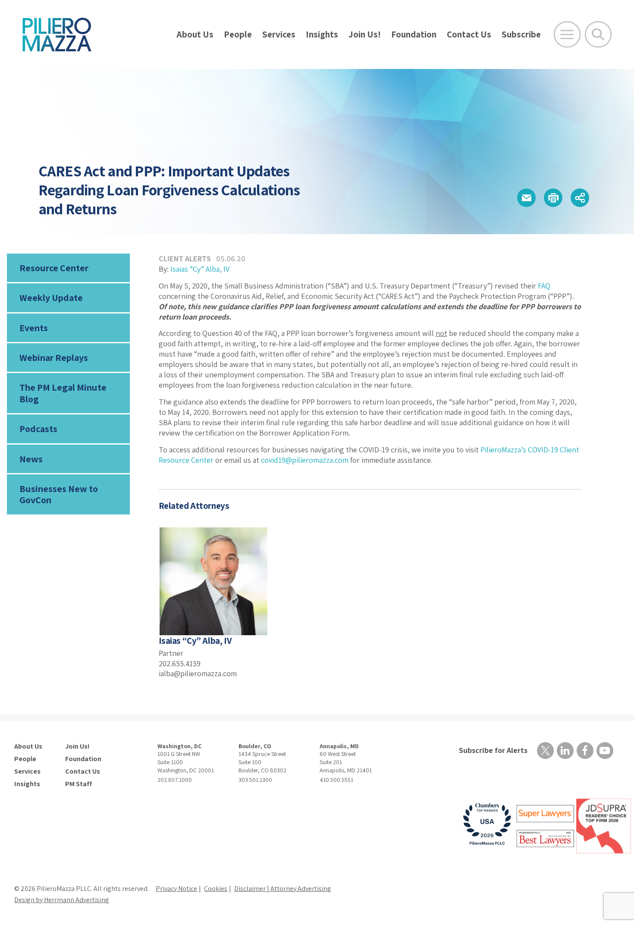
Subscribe (521, 34)
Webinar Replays (53, 357)
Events (33, 328)
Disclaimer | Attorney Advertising (282, 888)
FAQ (544, 286)
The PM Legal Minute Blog (63, 392)
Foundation (413, 34)
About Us (194, 34)
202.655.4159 (180, 663)
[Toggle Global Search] (598, 34)
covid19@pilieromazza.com (304, 460)
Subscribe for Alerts (493, 750)
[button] (526, 197)
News (31, 459)
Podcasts (38, 429)
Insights (322, 34)
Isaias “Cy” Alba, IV (199, 269)
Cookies (215, 888)
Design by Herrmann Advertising (61, 899)
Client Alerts (185, 258)
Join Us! (364, 34)
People (238, 34)
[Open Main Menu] (567, 34)
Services (278, 34)
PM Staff (78, 784)
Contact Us (469, 34)
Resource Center (53, 268)
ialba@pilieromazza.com (198, 673)
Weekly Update (51, 298)
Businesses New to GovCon (58, 494)
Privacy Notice (176, 888)
